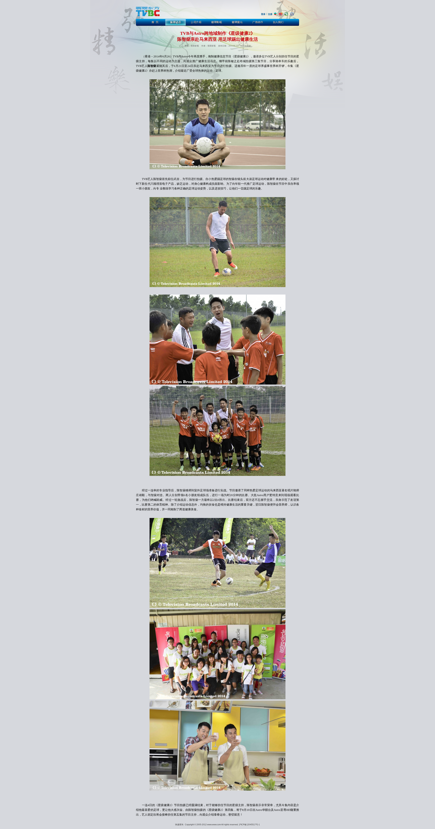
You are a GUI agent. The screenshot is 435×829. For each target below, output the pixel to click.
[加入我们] (279, 22)
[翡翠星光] (238, 22)
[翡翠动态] (175, 22)
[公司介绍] (196, 22)
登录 (263, 14)
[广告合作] (258, 22)
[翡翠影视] (217, 22)
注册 (270, 14)
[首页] (155, 22)
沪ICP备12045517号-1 (249, 824)
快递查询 (179, 824)
